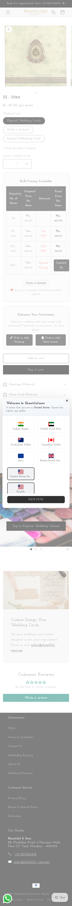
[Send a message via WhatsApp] (7, 898)
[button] (20, 426)
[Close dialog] (67, 401)
